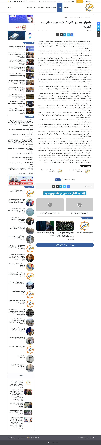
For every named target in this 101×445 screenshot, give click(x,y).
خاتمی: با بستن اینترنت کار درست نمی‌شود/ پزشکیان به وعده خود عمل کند (16, 190)
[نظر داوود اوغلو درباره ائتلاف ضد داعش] (84, 226)
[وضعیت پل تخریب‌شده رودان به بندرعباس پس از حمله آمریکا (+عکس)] (30, 230)
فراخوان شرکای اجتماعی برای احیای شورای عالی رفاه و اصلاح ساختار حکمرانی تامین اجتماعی (16, 61)
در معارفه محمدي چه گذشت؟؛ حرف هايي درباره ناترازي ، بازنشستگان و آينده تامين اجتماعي (16, 103)
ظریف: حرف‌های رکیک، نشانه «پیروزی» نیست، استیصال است (17, 301)
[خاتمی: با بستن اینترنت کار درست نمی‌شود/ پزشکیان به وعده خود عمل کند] (30, 193)
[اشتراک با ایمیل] (61, 34)
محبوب (21, 375)
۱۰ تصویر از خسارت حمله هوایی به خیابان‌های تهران (18, 365)
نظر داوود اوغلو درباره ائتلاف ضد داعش (85, 232)
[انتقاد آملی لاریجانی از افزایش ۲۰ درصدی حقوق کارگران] (45, 226)
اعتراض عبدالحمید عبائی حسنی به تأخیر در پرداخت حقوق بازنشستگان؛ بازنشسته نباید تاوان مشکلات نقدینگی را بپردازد (16, 383)
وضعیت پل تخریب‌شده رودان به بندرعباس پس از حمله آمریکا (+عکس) (17, 227)
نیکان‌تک (45, 442)
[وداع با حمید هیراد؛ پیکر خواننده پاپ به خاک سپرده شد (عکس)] (30, 341)
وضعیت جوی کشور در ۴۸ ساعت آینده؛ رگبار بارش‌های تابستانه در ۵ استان (16, 411)
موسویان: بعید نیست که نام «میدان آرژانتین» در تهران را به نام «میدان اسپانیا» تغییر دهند (17, 219)
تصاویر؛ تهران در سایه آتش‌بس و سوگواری (18, 292)
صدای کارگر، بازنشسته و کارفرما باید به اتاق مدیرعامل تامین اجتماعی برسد (17, 68)
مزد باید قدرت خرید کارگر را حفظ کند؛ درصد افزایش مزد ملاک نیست (17, 47)
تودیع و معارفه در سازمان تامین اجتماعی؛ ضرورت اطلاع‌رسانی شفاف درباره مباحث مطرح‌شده (16, 110)
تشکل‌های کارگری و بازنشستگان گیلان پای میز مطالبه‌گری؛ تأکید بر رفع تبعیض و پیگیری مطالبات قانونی (16, 96)
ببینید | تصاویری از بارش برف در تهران (17, 346)
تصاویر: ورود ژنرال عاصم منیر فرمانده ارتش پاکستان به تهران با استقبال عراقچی (16, 282)
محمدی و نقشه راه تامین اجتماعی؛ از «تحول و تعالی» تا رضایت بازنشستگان (17, 74)
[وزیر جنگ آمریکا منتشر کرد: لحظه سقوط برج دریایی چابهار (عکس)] (30, 239)
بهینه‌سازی (49, 442)
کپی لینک (58, 179)
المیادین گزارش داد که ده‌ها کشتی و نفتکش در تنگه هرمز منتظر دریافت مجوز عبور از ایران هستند (16, 210)
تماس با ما (10, 437)
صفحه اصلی (66, 7)
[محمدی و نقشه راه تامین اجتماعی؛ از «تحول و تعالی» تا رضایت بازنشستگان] (30, 76)
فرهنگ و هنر (40, 7)
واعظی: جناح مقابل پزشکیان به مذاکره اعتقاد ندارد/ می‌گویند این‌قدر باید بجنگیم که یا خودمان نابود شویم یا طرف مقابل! (16, 200)
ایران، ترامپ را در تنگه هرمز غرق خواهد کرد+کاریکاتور (17, 264)
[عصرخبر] (89, 7)
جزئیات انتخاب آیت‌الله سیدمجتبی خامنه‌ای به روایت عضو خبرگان (18, 328)
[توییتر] (68, 34)
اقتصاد (60, 7)
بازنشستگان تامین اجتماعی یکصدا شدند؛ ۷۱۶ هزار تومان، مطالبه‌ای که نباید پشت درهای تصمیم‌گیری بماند (16, 54)
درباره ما (18, 437)
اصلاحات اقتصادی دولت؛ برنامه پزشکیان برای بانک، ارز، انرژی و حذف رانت (16, 404)
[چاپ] (57, 34)
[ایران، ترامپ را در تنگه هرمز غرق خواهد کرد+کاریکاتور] (30, 267)
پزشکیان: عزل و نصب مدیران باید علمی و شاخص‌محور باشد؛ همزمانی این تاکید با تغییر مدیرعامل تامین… (16, 89)
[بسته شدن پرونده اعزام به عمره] (87, 171)
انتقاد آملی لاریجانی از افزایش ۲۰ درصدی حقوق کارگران (45, 232)
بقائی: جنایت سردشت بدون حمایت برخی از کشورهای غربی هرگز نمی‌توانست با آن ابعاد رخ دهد (16, 246)
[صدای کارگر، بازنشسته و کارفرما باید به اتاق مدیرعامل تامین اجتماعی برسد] (30, 69)
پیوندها (14, 437)
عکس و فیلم (29, 7)
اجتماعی (48, 7)
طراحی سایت (55, 442)
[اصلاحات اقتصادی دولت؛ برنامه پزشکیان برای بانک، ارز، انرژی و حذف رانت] (28, 405)
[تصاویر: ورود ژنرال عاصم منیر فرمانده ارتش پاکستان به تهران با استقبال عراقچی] (30, 285)
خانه (90, 17)
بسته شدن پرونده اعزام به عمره (75, 170)
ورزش (35, 7)
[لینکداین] (64, 34)
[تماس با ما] (8, 1)
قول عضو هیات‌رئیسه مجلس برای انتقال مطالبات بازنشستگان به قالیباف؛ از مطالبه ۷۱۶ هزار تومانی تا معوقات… (16, 82)
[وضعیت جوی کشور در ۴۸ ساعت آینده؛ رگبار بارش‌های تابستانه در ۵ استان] (28, 412)
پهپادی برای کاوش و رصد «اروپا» (47, 170)
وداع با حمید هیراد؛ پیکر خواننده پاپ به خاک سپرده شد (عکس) (17, 338)
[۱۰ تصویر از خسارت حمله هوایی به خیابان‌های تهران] (30, 368)
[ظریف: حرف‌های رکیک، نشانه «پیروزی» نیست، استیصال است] (30, 304)
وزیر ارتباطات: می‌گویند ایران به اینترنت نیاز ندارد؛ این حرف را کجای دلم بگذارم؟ (16, 273)
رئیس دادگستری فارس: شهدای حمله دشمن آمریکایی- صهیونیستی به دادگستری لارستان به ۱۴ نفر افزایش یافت (16, 320)
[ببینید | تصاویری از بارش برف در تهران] (30, 350)
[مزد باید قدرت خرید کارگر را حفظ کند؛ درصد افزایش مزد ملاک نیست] (30, 48)
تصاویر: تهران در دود (20, 355)
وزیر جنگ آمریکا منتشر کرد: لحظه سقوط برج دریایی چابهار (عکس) (16, 236)
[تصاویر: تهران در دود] (30, 359)
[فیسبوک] (71, 34)
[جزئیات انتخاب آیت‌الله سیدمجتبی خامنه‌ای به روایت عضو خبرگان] (30, 331)
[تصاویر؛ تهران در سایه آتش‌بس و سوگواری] (30, 295)
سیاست (54, 7)
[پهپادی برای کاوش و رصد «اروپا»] (60, 171)
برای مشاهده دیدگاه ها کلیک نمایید (64, 245)
